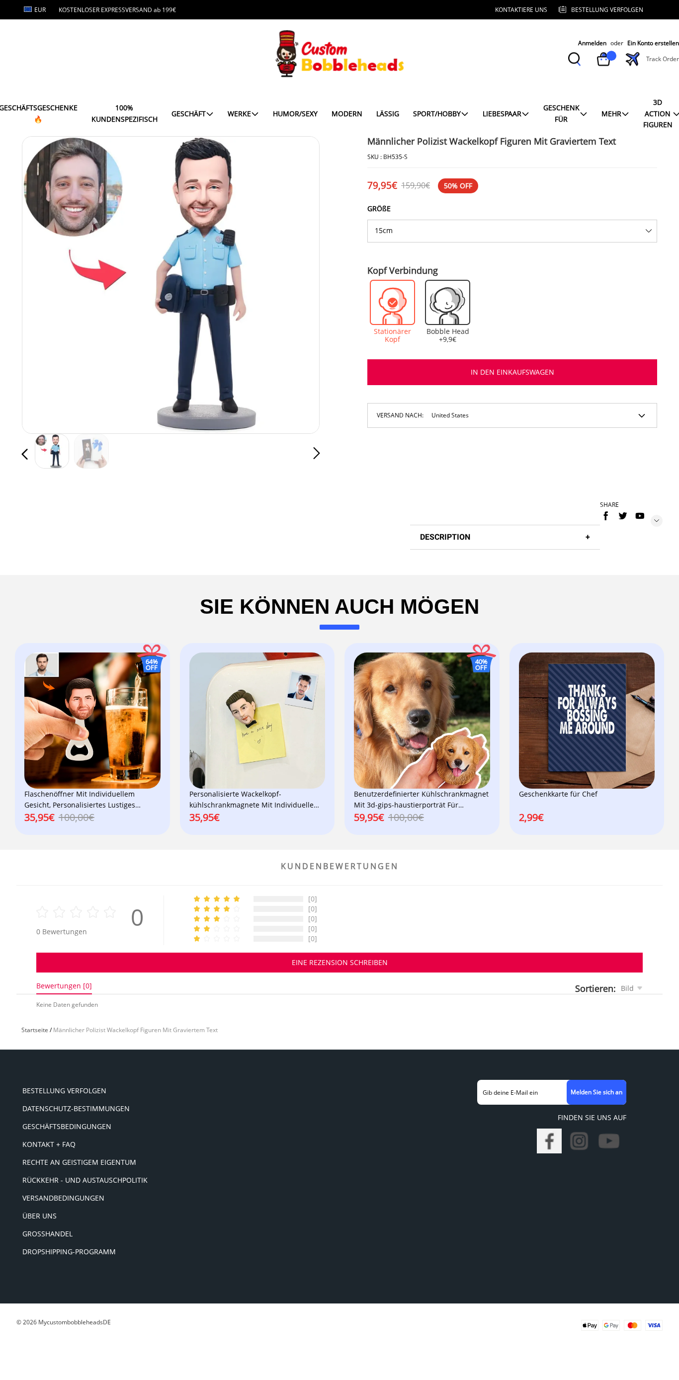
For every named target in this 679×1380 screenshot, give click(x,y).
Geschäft (188, 113)
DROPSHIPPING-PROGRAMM (69, 1251)
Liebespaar (502, 113)
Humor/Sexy (295, 113)
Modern (347, 113)
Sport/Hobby (437, 113)
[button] (45, 283)
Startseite (34, 1030)
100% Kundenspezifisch (124, 113)
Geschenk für (561, 113)
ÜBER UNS (39, 1215)
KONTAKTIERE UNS (521, 9)
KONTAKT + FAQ (49, 1144)
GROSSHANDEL (47, 1233)
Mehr (611, 113)
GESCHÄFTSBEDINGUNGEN (66, 1126)
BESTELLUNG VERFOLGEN (64, 1090)
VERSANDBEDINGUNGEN (63, 1198)
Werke (239, 113)
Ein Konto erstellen (653, 43)
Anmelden (592, 43)
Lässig (387, 113)
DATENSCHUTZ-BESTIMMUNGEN (76, 1108)
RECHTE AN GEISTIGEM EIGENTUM (79, 1162)
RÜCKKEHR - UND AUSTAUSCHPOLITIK (85, 1180)
